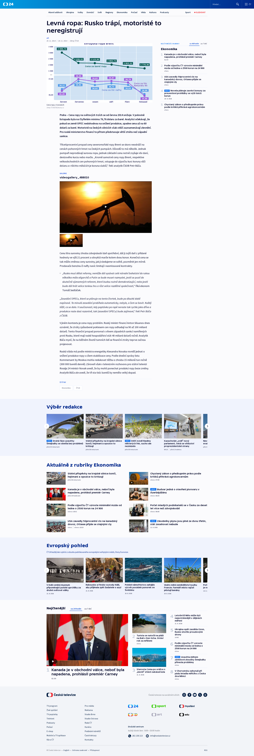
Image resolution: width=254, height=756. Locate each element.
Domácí (90, 12)
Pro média (89, 706)
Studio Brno (90, 714)
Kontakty (89, 739)
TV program (52, 706)
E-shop (50, 731)
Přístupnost (94, 750)
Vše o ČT (50, 739)
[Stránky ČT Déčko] (132, 714)
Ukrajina (70, 12)
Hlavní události (55, 12)
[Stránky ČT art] (157, 714)
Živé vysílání (52, 710)
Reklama (89, 710)
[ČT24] (8, 4)
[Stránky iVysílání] (187, 706)
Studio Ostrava (91, 718)
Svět (100, 12)
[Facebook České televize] (189, 695)
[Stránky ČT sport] (159, 706)
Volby (80, 12)
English (66, 750)
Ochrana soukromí (79, 750)
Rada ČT (88, 722)
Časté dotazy (90, 735)
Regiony (109, 12)
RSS (205, 750)
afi (48, 38)
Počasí (134, 12)
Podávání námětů (93, 731)
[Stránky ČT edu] (184, 714)
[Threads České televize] (205, 695)
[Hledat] (237, 4)
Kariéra (88, 727)
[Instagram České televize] (184, 695)
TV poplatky (52, 714)
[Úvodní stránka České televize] (61, 695)
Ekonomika (122, 12)
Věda (143, 12)
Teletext (50, 718)
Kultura (152, 12)
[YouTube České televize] (195, 695)
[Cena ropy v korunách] (99, 73)
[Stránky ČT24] (133, 706)
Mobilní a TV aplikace (56, 735)
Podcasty (164, 12)
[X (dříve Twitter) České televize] (200, 695)
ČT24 (78, 388)
